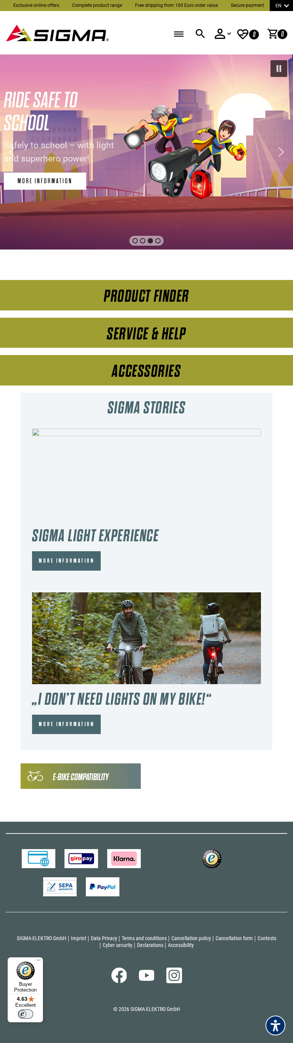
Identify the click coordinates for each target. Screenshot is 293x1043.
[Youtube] (147, 979)
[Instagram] (174, 981)
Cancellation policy (191, 938)
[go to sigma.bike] (57, 31)
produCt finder (146, 296)
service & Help (146, 334)
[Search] (200, 34)
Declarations (150, 945)
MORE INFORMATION (66, 561)
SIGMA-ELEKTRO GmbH (41, 938)
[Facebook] (119, 981)
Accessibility (181, 945)
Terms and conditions (144, 938)
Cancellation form (234, 938)
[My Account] (223, 34)
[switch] (25, 1014)
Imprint (78, 938)
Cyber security (117, 945)
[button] (278, 68)
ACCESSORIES (146, 371)
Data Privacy (104, 938)
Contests (267, 938)
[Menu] (38, 961)
